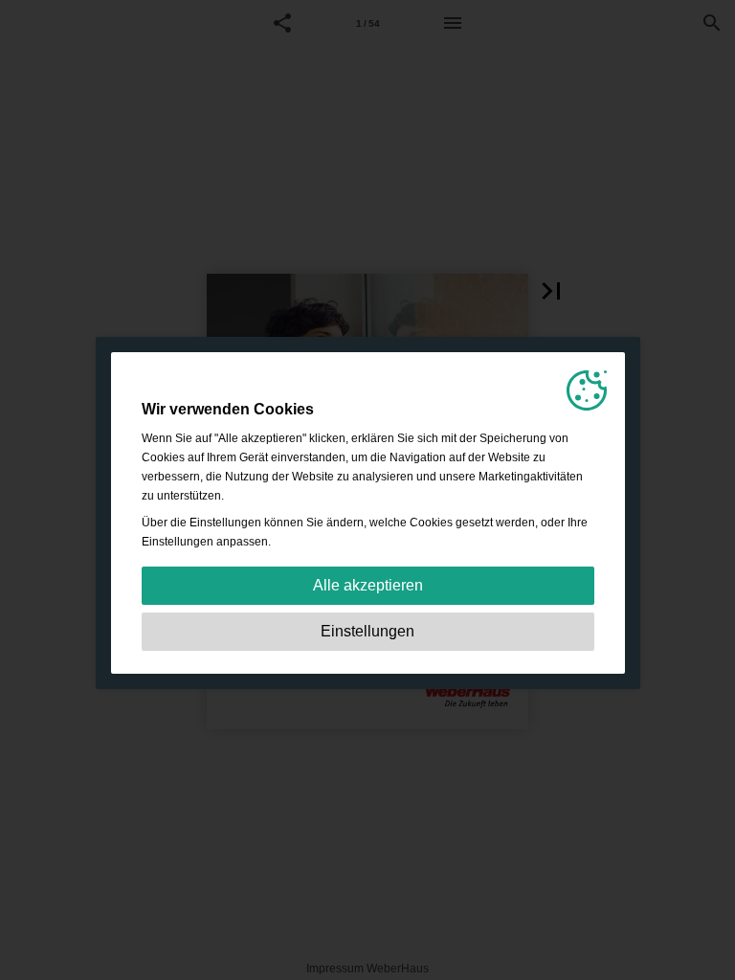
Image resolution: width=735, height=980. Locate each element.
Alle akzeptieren (368, 585)
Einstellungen (367, 631)
